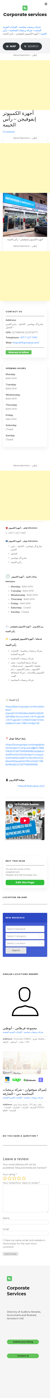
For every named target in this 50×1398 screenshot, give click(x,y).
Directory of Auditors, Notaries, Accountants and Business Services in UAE (24, 1315)
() (9, 131)
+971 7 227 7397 (28, 337)
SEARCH (32, 46)
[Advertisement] (25, 85)
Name (6, 1218)
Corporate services (25, 14)
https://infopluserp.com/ (25, 342)
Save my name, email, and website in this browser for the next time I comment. (24, 1243)
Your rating (10, 1174)
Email (6, 1229)
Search (16, 950)
